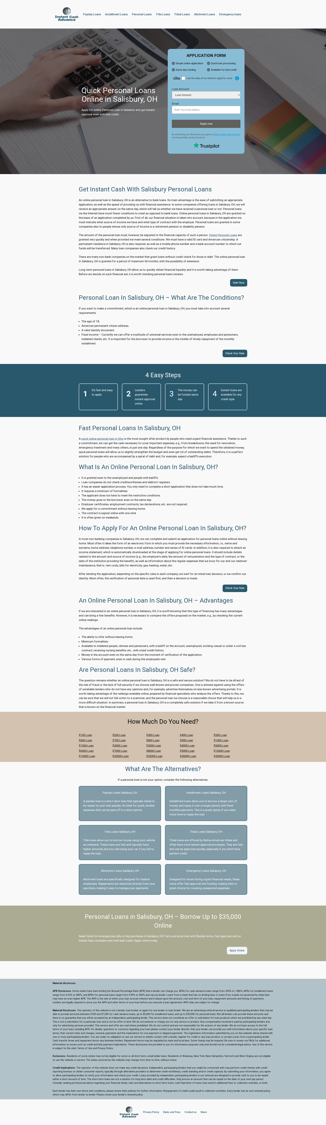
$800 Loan (152, 740)
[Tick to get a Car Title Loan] (237, 78)
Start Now (238, 282)
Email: (175, 103)
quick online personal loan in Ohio (102, 438)
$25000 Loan (154, 756)
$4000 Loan (187, 745)
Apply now (206, 123)
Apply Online (237, 950)
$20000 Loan (120, 756)
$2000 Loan (119, 745)
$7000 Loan (119, 751)
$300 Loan (152, 735)
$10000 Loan (222, 751)
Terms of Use (233, 134)
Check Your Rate (234, 353)
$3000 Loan (153, 745)
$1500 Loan (86, 745)
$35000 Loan (222, 756)
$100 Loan (85, 735)
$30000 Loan (188, 756)
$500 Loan (220, 735)
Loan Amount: (181, 89)
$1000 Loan (221, 740)
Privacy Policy (219, 134)
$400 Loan (186, 735)
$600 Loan (85, 740)
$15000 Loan (87, 756)
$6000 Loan (86, 751)
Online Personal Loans (223, 235)
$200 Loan (119, 735)
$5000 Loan (221, 745)
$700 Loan (119, 740)
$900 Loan (186, 740)
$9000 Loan (187, 751)
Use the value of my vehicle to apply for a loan (209, 78)
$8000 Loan (153, 751)
